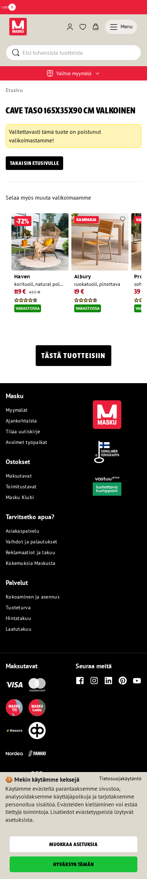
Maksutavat (19, 476)
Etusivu (14, 90)
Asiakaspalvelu (22, 531)
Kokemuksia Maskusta (30, 563)
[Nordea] (14, 753)
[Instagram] (94, 680)
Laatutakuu (18, 629)
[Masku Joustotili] (14, 730)
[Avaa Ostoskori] (95, 26)
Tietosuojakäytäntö (120, 778)
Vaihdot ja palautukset (31, 541)
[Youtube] (137, 680)
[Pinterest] (122, 680)
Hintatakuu (18, 618)
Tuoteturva (18, 607)
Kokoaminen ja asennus (33, 597)
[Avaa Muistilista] (82, 26)
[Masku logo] (107, 410)
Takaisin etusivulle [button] (34, 163)
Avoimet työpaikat (26, 442)
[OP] (37, 730)
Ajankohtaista (21, 420)
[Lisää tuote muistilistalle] (63, 219)
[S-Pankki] (37, 753)
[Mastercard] (37, 684)
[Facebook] (80, 680)
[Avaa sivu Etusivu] (18, 26)
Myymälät (16, 410)
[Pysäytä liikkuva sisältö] (12, 7)
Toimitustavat (21, 486)
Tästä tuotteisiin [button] (73, 355)
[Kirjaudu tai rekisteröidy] (70, 26)
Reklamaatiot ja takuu (30, 552)
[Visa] (14, 684)
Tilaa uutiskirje (23, 431)
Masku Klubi (20, 497)
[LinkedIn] (108, 680)
